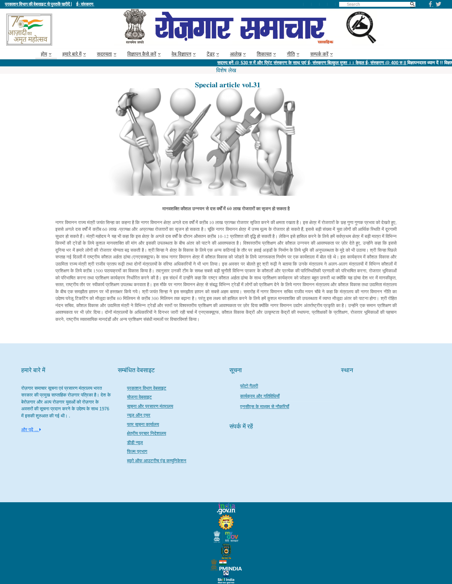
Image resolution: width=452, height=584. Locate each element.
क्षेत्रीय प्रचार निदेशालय (146, 433)
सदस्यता (104, 54)
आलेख (235, 54)
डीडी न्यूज (135, 442)
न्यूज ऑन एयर (138, 415)
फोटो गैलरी (249, 386)
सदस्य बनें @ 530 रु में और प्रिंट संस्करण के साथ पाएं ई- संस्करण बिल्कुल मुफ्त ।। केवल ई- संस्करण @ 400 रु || (302, 62)
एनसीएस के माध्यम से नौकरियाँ (264, 406)
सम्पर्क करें (319, 54)
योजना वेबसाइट (139, 397)
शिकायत (264, 54)
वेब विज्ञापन (181, 54)
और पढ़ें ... (30, 429)
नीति (291, 54)
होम (44, 54)
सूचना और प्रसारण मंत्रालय (150, 406)
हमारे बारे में (71, 54)
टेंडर (211, 54)
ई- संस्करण (85, 3)
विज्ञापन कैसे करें (141, 54)
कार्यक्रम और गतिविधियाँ (260, 396)
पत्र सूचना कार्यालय (143, 424)
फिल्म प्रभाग (137, 451)
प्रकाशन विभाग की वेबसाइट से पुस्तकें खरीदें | (38, 3)
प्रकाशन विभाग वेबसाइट (146, 388)
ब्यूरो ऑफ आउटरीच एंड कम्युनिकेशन (156, 460)
